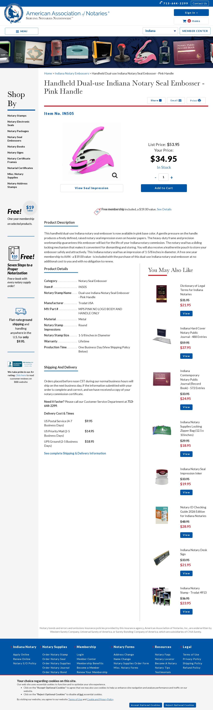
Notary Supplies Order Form (131, 663)
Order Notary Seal (54, 658)
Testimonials (163, 672)
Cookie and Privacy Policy (100, 699)
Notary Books (16, 146)
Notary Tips (162, 667)
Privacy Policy (192, 658)
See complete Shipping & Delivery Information (75, 453)
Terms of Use (75, 699)
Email (175, 100)
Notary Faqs (163, 654)
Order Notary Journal (56, 667)
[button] (191, 12)
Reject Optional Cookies (180, 705)
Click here (21, 375)
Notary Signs (15, 152)
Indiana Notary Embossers (72, 73)
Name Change (122, 658)
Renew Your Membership (92, 672)
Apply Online (21, 654)
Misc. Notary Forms (126, 667)
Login (80, 654)
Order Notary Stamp (55, 654)
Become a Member (88, 667)
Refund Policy (192, 667)
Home (48, 73)
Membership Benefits (90, 663)
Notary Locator (165, 658)
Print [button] (194, 100)
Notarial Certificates (20, 167)
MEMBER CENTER (195, 30)
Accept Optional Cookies (145, 705)
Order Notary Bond (54, 672)
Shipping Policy (192, 663)
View (186, 313)
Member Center (86, 658)
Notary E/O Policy (24, 663)
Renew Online (21, 658)
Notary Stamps (16, 115)
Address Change (124, 654)
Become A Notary (166, 663)
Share (155, 100)
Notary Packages (18, 131)
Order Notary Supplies (56, 663)
